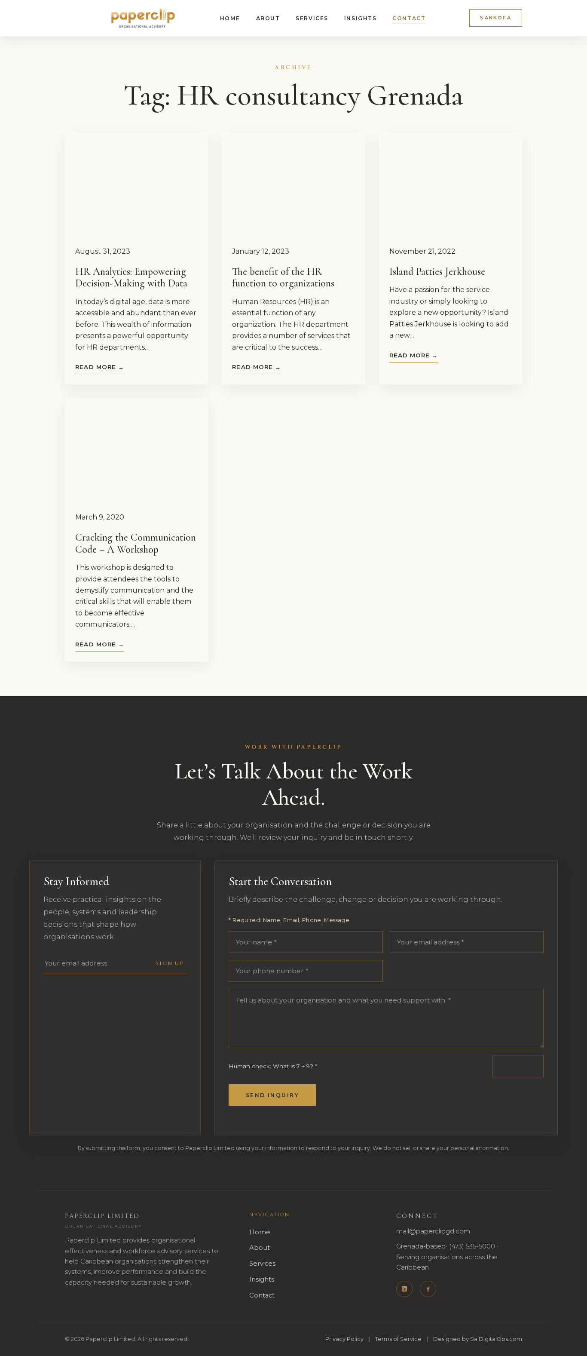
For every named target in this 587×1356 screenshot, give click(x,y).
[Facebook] (428, 1289)
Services (312, 18)
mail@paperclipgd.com (433, 1231)
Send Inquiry (272, 1095)
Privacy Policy (344, 1339)
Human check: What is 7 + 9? (273, 1066)
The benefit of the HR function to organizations (283, 277)
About (268, 18)
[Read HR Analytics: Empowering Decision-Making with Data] (136, 184)
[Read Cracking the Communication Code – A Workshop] (136, 449)
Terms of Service (398, 1339)
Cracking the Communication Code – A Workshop (135, 543)
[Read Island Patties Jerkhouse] (450, 184)
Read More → (99, 366)
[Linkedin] (404, 1289)
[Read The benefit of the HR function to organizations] (293, 184)
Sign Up (170, 963)
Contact (408, 18)
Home (230, 18)
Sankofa (495, 18)
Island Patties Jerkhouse (437, 271)
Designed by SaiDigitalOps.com (477, 1339)
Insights (360, 18)
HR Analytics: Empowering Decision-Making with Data (131, 277)
